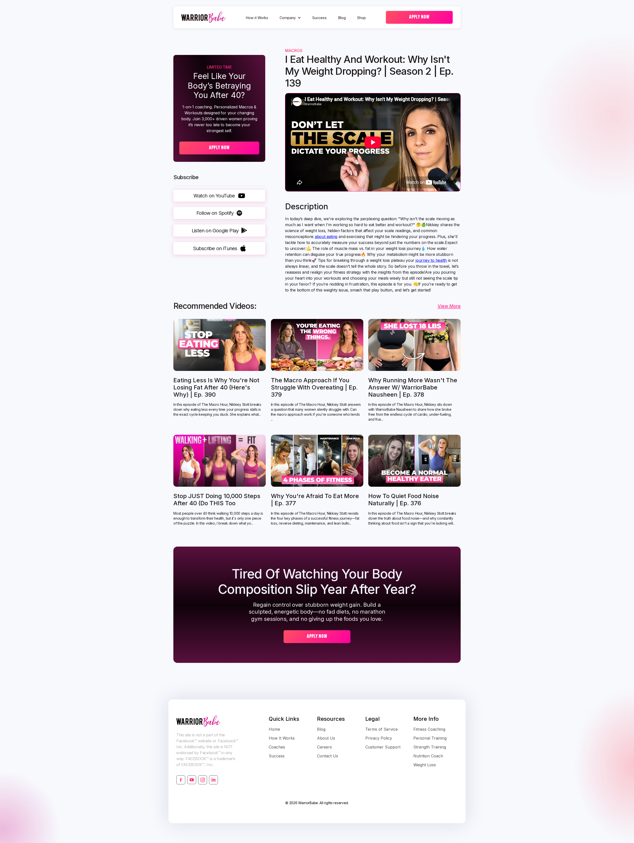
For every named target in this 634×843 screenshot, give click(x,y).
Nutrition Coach (428, 755)
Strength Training (429, 747)
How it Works (257, 18)
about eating (326, 236)
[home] (203, 17)
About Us (326, 738)
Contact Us (327, 755)
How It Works (282, 738)
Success (319, 18)
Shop (361, 18)
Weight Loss (424, 764)
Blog (342, 18)
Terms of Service (381, 729)
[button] (290, 18)
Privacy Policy (378, 738)
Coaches (277, 747)
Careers (324, 747)
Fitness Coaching (429, 729)
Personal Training (430, 738)
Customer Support (382, 747)
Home (274, 729)
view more (449, 306)
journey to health (431, 260)
